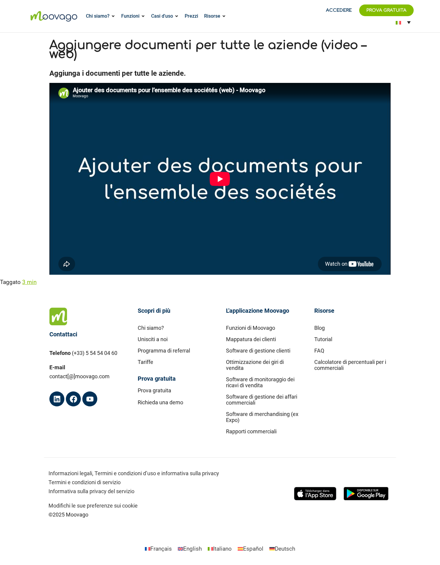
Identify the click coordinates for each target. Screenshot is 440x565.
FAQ (319, 350)
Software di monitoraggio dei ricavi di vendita (260, 382)
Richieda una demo (160, 402)
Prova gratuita (154, 390)
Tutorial (323, 339)
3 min (29, 282)
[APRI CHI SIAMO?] (113, 16)
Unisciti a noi (153, 339)
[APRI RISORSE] (224, 16)
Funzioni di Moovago (250, 328)
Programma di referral (164, 350)
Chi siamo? (151, 328)
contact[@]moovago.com (79, 376)
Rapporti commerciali (251, 431)
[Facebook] (73, 398)
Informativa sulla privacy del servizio (91, 491)
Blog (319, 328)
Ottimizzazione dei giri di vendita (255, 365)
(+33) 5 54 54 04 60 (94, 353)
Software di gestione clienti (258, 350)
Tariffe (145, 362)
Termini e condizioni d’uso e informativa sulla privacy (157, 473)
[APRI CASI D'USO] (177, 16)
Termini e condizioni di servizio (84, 482)
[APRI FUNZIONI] (143, 16)
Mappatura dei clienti (251, 339)
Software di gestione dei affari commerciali (261, 400)
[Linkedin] (56, 398)
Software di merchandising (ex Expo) (262, 417)
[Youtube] (89, 398)
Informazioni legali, (70, 473)
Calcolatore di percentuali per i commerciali (350, 365)
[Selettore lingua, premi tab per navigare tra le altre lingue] (403, 22)
